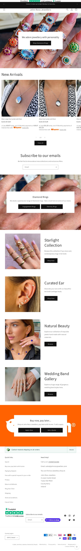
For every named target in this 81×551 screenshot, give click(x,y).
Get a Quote (52, 430)
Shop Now (51, 261)
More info (71, 449)
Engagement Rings (29, 207)
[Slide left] (36, 137)
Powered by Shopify (32, 544)
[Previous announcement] (4, 4)
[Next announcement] (77, 4)
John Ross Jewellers (22, 544)
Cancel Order (9, 502)
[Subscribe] (56, 167)
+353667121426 (53, 462)
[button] (4, 9)
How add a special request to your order (18, 475)
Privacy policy (52, 544)
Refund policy (42, 544)
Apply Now (29, 430)
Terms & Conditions (11, 498)
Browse (50, 344)
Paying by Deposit (10, 471)
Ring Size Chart (10, 489)
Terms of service (62, 544)
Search (7, 462)
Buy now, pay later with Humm (15, 466)
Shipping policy (72, 544)
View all (40, 143)
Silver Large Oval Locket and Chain (11, 119)
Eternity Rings (52, 207)
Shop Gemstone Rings (40, 43)
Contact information (70, 546)
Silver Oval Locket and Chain (47, 119)
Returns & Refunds (11, 484)
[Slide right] (45, 137)
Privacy (7, 480)
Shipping (8, 493)
